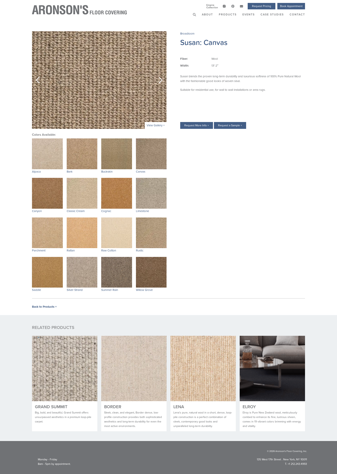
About (207, 14)
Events (248, 14)
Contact (297, 14)
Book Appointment (291, 6)
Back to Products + (44, 307)
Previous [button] (38, 80)
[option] (99, 80)
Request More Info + (196, 125)
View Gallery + (156, 125)
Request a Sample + (230, 125)
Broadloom (187, 33)
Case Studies (272, 14)
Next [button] (161, 80)
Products (228, 14)
